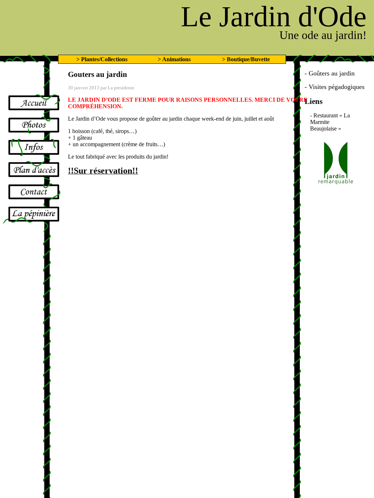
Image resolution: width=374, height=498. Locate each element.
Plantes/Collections (104, 59)
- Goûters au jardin (330, 73)
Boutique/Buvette (248, 59)
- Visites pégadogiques (335, 86)
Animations (176, 59)
